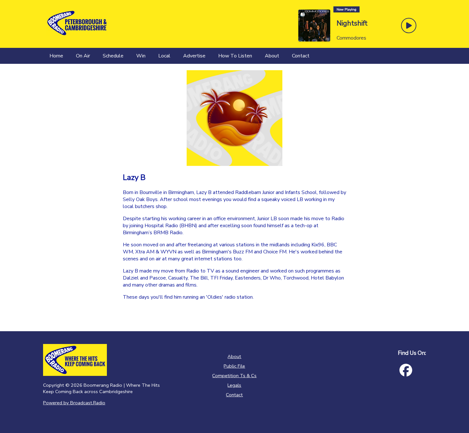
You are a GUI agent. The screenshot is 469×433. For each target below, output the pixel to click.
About (234, 356)
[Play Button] (408, 25)
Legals (234, 385)
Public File (234, 366)
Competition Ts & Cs (234, 375)
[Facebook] (406, 370)
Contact (234, 395)
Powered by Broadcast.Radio (74, 402)
